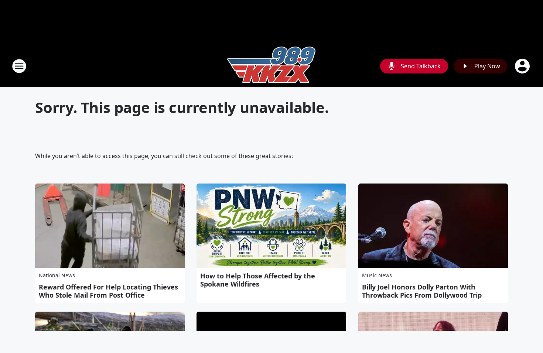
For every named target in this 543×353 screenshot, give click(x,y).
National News (57, 275)
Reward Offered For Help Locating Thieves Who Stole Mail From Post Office (108, 291)
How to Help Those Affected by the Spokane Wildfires (257, 280)
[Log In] (523, 66)
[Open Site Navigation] (19, 66)
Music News (377, 275)
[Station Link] (271, 66)
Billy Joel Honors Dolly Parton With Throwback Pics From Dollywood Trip (422, 291)
